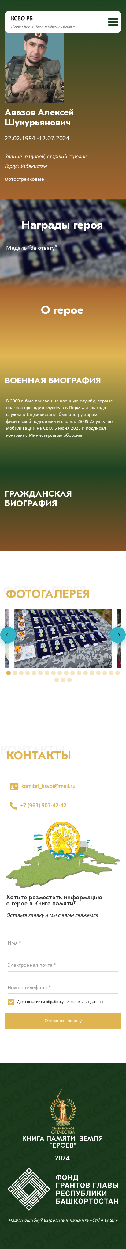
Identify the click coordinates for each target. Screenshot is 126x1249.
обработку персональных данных (74, 1002)
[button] (8, 673)
